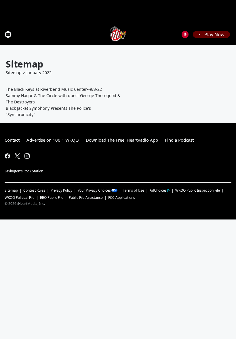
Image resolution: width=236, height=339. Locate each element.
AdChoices (158, 190)
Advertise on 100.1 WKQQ (52, 140)
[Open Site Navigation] (8, 34)
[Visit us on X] (17, 156)
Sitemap (14, 72)
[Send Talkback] (185, 34)
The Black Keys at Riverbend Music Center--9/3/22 (54, 89)
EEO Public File (51, 197)
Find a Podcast (179, 140)
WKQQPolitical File (20, 197)
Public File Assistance (86, 197)
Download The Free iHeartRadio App (122, 140)
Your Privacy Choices (94, 190)
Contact (12, 140)
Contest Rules (34, 190)
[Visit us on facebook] (7, 156)
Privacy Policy (61, 190)
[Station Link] (118, 34)
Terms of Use (133, 190)
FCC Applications (121, 197)
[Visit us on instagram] (27, 156)
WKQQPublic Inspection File (197, 190)
